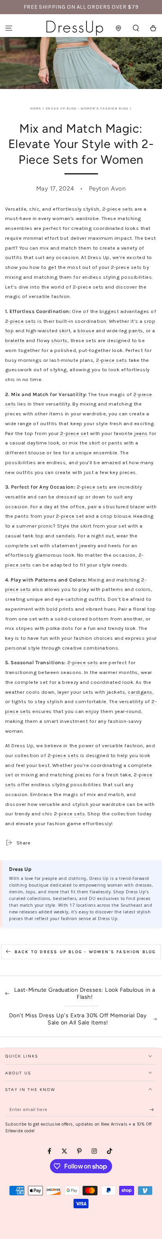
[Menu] (8, 28)
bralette (15, 340)
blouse (85, 330)
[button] (136, 28)
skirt (64, 330)
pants (136, 330)
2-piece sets (117, 209)
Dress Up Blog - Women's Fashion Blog (87, 108)
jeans (141, 433)
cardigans (140, 692)
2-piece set (74, 433)
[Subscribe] (153, 1109)
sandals (65, 536)
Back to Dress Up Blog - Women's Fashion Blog (85, 951)
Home (35, 108)
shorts (59, 340)
